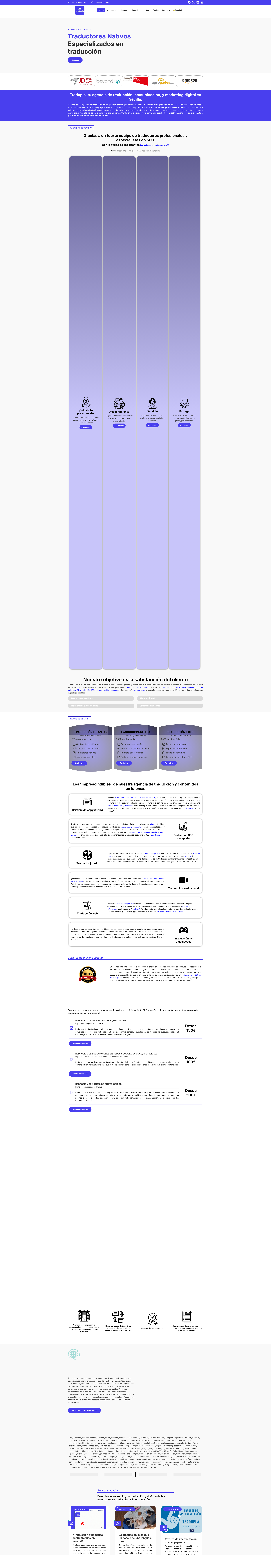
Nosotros (110, 10)
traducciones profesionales (136, 688)
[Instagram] (202, 2)
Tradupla (187, 856)
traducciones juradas (152, 854)
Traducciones (80, 1509)
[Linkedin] (197, 2)
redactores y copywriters (131, 827)
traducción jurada (168, 688)
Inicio (101, 10)
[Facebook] (189, 2)
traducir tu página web (125, 904)
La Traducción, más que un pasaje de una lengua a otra (135, 1538)
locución (190, 688)
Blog (147, 10)
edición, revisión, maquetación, (108, 690)
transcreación (139, 690)
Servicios (136, 10)
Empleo (156, 10)
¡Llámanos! (188, 808)
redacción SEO (88, 690)
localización (181, 688)
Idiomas (123, 10)
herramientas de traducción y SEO (154, 145)
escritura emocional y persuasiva (119, 806)
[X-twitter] (193, 2)
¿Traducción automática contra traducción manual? (88, 1538)
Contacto (166, 10)
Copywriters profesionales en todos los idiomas (135, 798)
